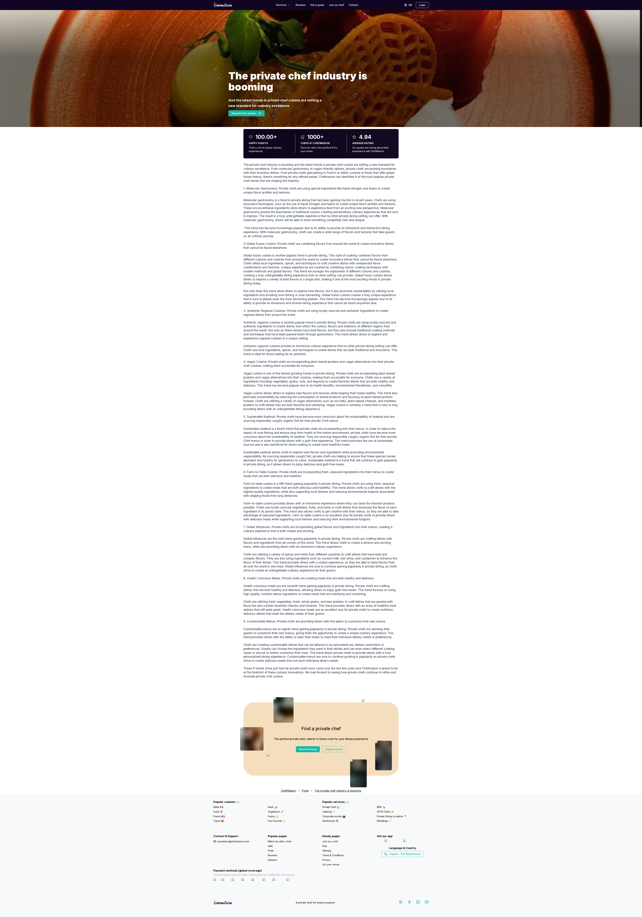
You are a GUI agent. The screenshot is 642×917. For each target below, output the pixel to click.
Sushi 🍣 (218, 811)
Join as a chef (330, 841)
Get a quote (317, 5)
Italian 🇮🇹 (218, 807)
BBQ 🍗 (381, 807)
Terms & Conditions (333, 855)
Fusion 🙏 (273, 816)
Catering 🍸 (328, 811)
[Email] (427, 902)
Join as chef (336, 5)
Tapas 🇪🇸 (218, 820)
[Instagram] (401, 902)
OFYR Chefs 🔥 (385, 811)
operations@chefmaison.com (233, 841)
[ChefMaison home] (222, 903)
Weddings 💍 (384, 820)
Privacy (326, 860)
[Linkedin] (418, 902)
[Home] (222, 5)
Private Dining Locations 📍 (392, 816)
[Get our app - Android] (412, 841)
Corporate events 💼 (333, 816)
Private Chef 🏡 (331, 807)
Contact (353, 5)
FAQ (324, 846)
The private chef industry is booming (337, 790)
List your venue (330, 864)
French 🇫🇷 (219, 816)
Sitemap (326, 850)
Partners (272, 860)
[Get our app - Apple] (392, 841)
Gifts (270, 846)
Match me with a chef (279, 841)
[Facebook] (409, 902)
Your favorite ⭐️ (277, 820)
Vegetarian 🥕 (275, 811)
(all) (237, 802)
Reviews (300, 5)
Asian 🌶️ (272, 807)
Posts (305, 790)
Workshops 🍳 (330, 820)
